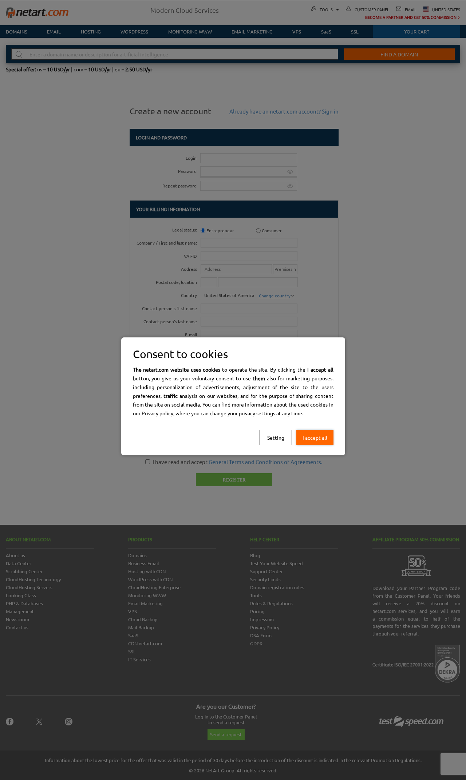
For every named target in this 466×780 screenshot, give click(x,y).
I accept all (315, 437)
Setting (275, 437)
